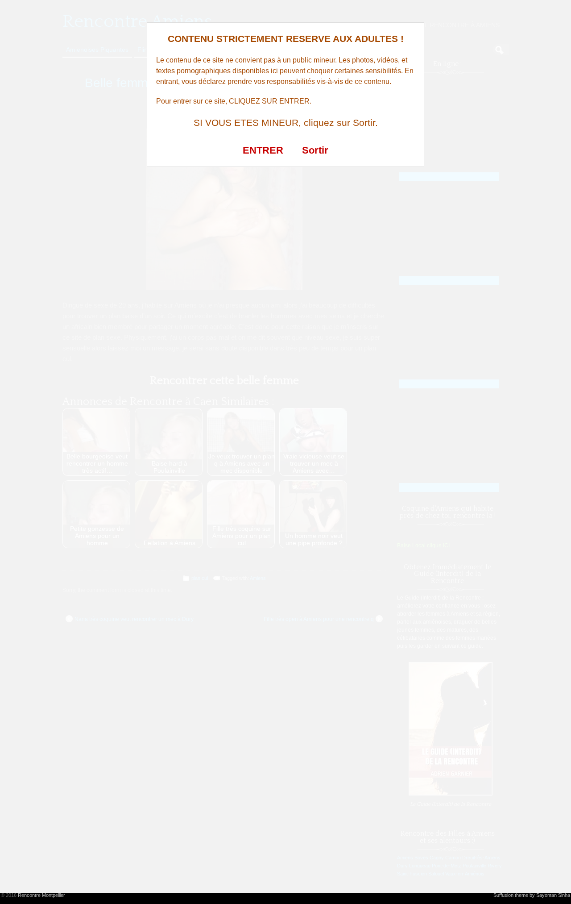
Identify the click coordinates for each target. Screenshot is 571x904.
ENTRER (263, 150)
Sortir (315, 150)
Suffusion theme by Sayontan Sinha (531, 895)
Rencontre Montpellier (41, 895)
